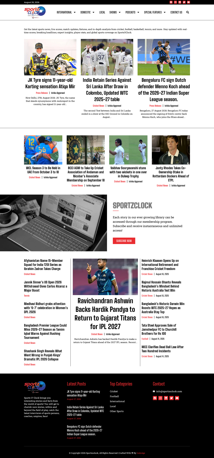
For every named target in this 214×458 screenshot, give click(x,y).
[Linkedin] (179, 2)
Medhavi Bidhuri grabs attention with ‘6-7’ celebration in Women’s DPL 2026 (46, 308)
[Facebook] (171, 2)
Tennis (27, 295)
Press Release (42, 92)
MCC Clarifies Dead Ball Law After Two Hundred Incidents (163, 349)
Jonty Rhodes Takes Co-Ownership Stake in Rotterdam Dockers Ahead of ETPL (171, 174)
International (64, 12)
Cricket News (98, 105)
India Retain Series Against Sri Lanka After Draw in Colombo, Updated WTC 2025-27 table (85, 410)
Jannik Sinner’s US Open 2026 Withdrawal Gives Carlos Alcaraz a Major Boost (45, 286)
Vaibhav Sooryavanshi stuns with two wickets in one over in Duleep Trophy (128, 172)
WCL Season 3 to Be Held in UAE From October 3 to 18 (43, 170)
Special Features (153, 12)
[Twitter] (184, 2)
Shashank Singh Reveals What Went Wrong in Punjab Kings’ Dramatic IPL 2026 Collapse (43, 355)
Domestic (86, 12)
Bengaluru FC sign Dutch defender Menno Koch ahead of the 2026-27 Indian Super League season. (84, 430)
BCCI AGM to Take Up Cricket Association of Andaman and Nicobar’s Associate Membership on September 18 (86, 174)
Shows (113, 12)
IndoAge (141, 453)
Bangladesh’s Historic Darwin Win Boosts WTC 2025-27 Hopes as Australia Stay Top (163, 308)
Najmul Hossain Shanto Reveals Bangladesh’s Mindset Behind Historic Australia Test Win (161, 286)
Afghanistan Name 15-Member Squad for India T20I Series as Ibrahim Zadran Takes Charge (43, 265)
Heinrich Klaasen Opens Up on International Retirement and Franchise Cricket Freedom (160, 265)
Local (102, 12)
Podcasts (130, 12)
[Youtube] (188, 2)
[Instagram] (175, 2)
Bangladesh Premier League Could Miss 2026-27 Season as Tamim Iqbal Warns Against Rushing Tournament (45, 331)
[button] (187, 12)
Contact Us (176, 12)
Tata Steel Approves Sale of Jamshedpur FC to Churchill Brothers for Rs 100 (159, 329)
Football (145, 338)
